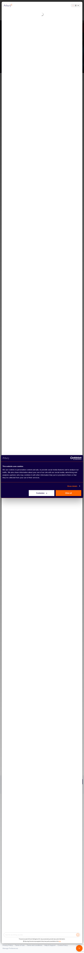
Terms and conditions (34, 945)
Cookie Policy (63, 945)
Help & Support (49, 945)
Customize (40, 493)
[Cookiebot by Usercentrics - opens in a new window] (71, 458)
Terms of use (19, 945)
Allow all (68, 493)
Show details (72, 486)
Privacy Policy (8, 945)
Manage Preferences (10, 948)
